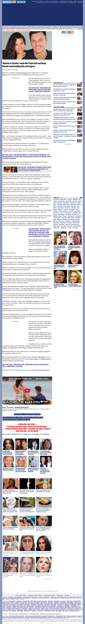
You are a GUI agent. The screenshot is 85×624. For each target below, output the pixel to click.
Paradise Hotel (5, 28)
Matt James (42, 357)
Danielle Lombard (23, 607)
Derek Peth (57, 608)
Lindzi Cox (4, 608)
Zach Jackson (75, 227)
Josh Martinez (59, 610)
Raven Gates (63, 608)
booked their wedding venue (42, 221)
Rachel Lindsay (33, 600)
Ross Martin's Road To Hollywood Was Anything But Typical (60, 286)
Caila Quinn (43, 607)
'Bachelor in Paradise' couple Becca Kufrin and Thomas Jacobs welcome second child (64, 102)
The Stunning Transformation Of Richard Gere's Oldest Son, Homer (45, 471)
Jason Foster (65, 211)
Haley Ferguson (56, 607)
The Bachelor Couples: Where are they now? (57, 616)
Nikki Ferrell (44, 606)
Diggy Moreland (55, 609)
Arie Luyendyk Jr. (25, 600)
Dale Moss (74, 208)
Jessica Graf (40, 610)
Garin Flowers (72, 209)
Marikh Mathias (74, 604)
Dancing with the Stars (15, 27)
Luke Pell (67, 609)
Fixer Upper (22, 27)
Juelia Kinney (77, 607)
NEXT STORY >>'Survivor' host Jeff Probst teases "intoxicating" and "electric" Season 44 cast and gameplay (39, 427)
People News (41, 1)
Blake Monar (59, 203)
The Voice (65, 28)
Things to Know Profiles (63, 2)
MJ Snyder (77, 219)
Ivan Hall (60, 211)
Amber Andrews (61, 201)
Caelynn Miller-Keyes (6, 603)
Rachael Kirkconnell (76, 221)
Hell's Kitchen (34, 27)
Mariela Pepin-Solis (72, 218)
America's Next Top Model (37, 26)
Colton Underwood (12, 600)
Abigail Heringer (63, 199)
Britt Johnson (47, 604)
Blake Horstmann (39, 603)
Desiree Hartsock (6, 601)
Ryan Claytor (69, 222)
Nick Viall (39, 600)
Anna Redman (69, 201)
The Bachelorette (61, 26)
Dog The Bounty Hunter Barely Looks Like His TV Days (59, 266)
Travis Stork (17, 602)
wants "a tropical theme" (43, 242)
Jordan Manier (75, 213)
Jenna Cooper (6, 604)
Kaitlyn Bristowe (56, 600)
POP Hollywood (69, 1)
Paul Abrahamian (27, 610)
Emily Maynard (19, 601)
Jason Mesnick (63, 601)
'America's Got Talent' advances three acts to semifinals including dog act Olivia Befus (65, 122)
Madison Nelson (57, 218)
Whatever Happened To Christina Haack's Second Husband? (20, 452)
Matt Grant (76, 601)
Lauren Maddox (78, 216)
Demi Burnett (21, 603)
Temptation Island (54, 28)
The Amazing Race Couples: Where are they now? (66, 615)
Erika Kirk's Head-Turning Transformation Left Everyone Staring (44, 575)
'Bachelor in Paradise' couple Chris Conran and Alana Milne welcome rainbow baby (64, 94)
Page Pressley (61, 221)
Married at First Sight (73, 27)
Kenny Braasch (68, 214)
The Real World (63, 597)
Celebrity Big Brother (74, 26)
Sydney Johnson (56, 226)
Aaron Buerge (50, 602)
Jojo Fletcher (44, 600)
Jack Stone (14, 609)
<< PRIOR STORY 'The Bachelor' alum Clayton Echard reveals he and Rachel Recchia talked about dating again (16, 427)
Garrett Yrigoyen (60, 603)
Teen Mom (48, 28)
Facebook (35, 434)
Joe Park (61, 213)
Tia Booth (8, 290)
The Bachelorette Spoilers (34, 613)
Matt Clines (76, 610)
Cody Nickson (34, 610)
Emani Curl (66, 209)
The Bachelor (54, 26)
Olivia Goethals (33, 604)
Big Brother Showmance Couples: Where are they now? (18, 617)
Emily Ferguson (49, 607)
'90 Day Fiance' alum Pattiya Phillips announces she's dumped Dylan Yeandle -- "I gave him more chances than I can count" (64, 136)
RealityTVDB (62, 1)
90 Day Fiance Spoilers (13, 613)
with (35, 84)
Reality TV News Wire (78, 1)
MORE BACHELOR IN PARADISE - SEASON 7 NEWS (16, 419)
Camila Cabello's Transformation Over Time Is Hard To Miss (7, 452)
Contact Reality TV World (49, 595)
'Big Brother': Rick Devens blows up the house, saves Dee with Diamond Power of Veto (64, 131)
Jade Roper (14, 606)
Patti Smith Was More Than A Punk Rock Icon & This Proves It (33, 452)
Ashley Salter (18, 608)
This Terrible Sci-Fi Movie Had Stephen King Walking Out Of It (74, 247)
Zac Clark (69, 227)
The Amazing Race (13, 26)
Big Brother (67, 26)
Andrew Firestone (43, 602)
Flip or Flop (28, 27)
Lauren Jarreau (40, 604)
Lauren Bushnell (60, 605)
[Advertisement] (42, 584)
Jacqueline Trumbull (30, 605)
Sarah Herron (72, 609)
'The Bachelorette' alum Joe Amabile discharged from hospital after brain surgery (64, 89)
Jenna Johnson (5, 610)
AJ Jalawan (69, 199)
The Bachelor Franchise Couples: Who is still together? (36, 616)
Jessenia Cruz (56, 213)
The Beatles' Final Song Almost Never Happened (8, 469)
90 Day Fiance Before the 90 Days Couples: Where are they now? (41, 615)
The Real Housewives (20, 28)
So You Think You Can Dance (36, 28)
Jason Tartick (54, 603)
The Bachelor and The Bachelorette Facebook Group (50, 613)
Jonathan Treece (47, 609)
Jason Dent (71, 610)
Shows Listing (80, 2)
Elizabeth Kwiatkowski (21, 407)
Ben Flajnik (24, 601)
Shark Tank (27, 28)
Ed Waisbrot (60, 209)
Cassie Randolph (63, 602)
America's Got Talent (27, 26)
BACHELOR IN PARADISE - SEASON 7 (13, 417)
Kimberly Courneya (57, 216)
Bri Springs (59, 204)
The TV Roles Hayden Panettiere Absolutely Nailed (74, 285)
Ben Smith (75, 201)
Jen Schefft (37, 602)
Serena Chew (61, 224)
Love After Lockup (55, 27)
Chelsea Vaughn (66, 206)
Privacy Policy (60, 595)
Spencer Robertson (75, 224)
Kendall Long (79, 603)
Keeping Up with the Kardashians (44, 27)
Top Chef (60, 28)
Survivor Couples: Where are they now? (60, 617)
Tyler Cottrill (63, 226)
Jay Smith (71, 211)
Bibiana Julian (53, 604)
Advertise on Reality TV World (35, 595)
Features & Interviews (41, 2)
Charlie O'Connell (23, 602)
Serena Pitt (13, 347)
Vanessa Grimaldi (45, 605)
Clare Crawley (34, 359)
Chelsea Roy (22, 605)
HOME (3, 30)
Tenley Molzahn (74, 606)
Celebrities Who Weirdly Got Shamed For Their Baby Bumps (33, 470)
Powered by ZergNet (47, 475)
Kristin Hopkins (71, 216)
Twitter (25, 434)
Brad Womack (37, 601)
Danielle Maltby (73, 605)
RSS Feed (67, 595)
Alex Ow (53, 610)
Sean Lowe (12, 601)
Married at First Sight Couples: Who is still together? (41, 617)
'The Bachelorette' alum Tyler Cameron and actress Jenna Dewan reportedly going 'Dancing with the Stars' (64, 118)
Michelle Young (66, 219)
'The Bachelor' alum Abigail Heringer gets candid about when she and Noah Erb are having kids (64, 98)
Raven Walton (20, 610)
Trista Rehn (56, 602)
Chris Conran (73, 206)
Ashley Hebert (30, 601)
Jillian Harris (56, 601)
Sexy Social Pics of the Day (52, 2)
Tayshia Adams (45, 359)
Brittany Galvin (66, 204)
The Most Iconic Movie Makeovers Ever (73, 266)
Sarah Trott (55, 224)
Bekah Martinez (67, 604)
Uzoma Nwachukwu (77, 226)
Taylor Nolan (51, 608)
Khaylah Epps (75, 214)
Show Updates (35, 1)
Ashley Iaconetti (71, 607)
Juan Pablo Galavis (77, 600)
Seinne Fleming (26, 604)
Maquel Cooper (13, 604)
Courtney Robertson (60, 606)
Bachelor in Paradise (47, 26)
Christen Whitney (39, 609)
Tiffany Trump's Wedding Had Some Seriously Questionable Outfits (27, 575)
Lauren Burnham (73, 603)
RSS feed (46, 434)
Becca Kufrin (19, 600)
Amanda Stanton (63, 607)
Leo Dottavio (33, 603)
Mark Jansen (65, 610)
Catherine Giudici (51, 606)
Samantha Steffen (11, 608)
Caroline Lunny (60, 604)
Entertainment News (55, 1)
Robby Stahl (62, 222)
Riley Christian (27, 347)
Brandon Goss (73, 203)
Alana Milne (75, 199)
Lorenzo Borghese (10, 602)
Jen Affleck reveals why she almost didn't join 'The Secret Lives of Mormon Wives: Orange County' (63, 109)
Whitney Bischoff (38, 606)
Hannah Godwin (77, 602)
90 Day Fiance (5, 26)
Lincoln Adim (27, 603)
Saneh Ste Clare (76, 222)
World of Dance (70, 28)
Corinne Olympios (37, 608)
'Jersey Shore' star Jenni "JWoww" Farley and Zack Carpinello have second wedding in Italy (63, 114)
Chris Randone (47, 603)
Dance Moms (7, 27)
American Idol (19, 26)
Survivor (44, 28)
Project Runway (12, 28)
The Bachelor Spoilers (23, 613)
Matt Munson (76, 608)
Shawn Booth (19, 606)
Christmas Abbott (47, 610)
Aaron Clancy (56, 199)
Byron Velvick (31, 602)
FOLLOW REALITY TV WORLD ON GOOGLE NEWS (27, 414)
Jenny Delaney (20, 604)
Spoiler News (47, 1)
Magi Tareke (64, 218)
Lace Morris (30, 608)
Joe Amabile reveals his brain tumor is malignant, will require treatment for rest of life (64, 85)
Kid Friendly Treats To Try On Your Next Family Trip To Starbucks (10, 554)
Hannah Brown (15, 603)
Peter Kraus (25, 606)
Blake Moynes (66, 203)
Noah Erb (55, 221)
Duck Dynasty (79, 596)
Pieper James (68, 221)
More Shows (80, 28)
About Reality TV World (21, 595)
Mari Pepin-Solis (22, 73)
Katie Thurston (61, 214)
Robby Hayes (61, 609)
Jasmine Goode (70, 608)
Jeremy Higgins (77, 211)
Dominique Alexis (32, 609)
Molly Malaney (68, 606)
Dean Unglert (9, 607)
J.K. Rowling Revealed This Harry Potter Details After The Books (46, 452)
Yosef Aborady (63, 227)
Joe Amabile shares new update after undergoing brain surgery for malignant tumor (64, 141)
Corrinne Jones (68, 208)
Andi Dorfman (69, 600)
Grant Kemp (78, 609)
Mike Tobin (72, 219)
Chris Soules (63, 600)
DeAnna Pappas (70, 601)
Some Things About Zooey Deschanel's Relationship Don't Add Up (59, 247)
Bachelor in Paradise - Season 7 (23, 30)
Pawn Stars (40, 597)
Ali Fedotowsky (44, 601)
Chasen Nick (59, 206)
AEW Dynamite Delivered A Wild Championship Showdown (10, 575)
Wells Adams (67, 605)
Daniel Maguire (20, 609)
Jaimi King (26, 609)
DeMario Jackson (44, 608)
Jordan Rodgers (53, 605)
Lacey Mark (8, 609)
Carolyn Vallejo (73, 204)
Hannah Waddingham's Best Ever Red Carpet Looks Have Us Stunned (20, 470)
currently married (43, 351)
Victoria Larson (56, 227)
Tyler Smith (69, 226)
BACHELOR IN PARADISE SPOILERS (33, 417)
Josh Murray (31, 606)
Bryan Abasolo (38, 605)
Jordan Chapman (67, 213)
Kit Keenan (64, 216)
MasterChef (80, 27)
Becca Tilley (37, 607)
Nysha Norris (9, 605)
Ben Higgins (50, 600)
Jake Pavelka (50, 601)
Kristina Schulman (16, 607)
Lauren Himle (24, 608)
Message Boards (72, 2)
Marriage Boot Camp (64, 27)
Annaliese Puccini (15, 605)
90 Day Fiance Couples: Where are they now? (18, 615)
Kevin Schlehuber (13, 610)
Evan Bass (8, 606)
